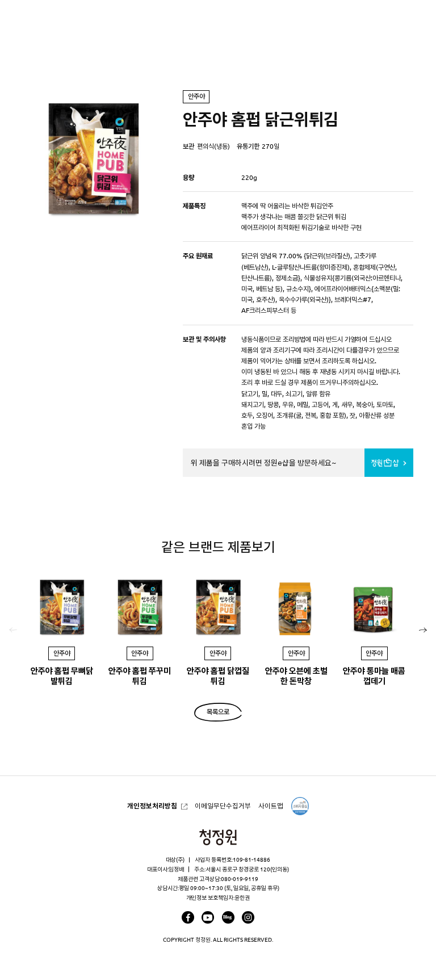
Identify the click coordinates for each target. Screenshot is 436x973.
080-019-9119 (239, 878)
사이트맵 (270, 806)
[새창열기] (188, 917)
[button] (423, 630)
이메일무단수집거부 (223, 806)
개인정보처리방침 (152, 806)
